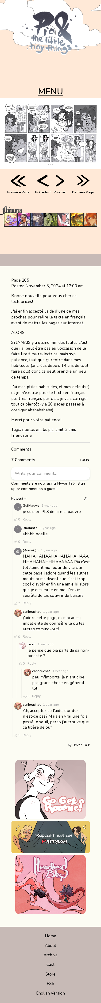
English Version (50, 993)
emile (41, 429)
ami (72, 429)
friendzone (21, 435)
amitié (61, 429)
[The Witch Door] (37, 219)
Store (51, 974)
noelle (28, 429)
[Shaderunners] (50, 219)
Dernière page (83, 192)
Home (50, 936)
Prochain (60, 192)
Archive (50, 955)
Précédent (43, 192)
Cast (50, 964)
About (50, 945)
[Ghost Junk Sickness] (24, 219)
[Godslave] (64, 219)
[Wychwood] (77, 219)
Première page (18, 192)
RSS (50, 983)
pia (51, 429)
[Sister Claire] (10, 219)
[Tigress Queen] (90, 219)
